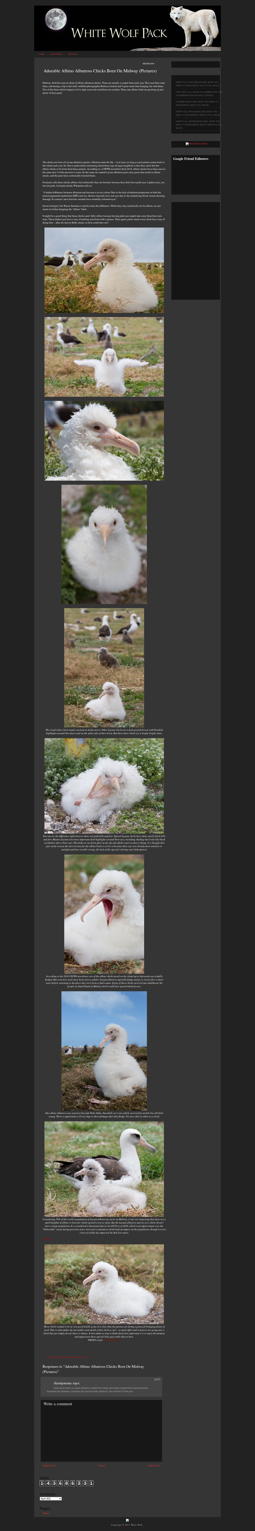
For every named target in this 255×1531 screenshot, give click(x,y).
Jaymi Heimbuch (112, 1340)
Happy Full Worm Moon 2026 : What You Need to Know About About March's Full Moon (199, 124)
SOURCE (47, 1239)
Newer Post (49, 1465)
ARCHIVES (73, 54)
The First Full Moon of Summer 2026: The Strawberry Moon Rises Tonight (199, 94)
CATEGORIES (56, 54)
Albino (62, 1357)
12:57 (157, 1379)
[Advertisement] (104, 125)
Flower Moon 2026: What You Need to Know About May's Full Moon (197, 103)
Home (41, 54)
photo (85, 1357)
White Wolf (137, 1524)
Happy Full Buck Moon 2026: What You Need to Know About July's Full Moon (197, 84)
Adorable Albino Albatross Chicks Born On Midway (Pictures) (100, 71)
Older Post (154, 1465)
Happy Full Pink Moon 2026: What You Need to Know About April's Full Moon (198, 113)
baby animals (74, 1357)
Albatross (52, 1357)
